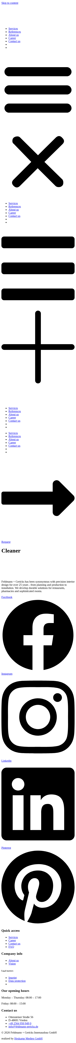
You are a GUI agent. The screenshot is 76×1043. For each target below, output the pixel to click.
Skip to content (9, 2)
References (14, 31)
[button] (38, 125)
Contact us (14, 41)
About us (13, 34)
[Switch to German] (10, 47)
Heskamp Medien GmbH (28, 1038)
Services (13, 28)
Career (12, 38)
